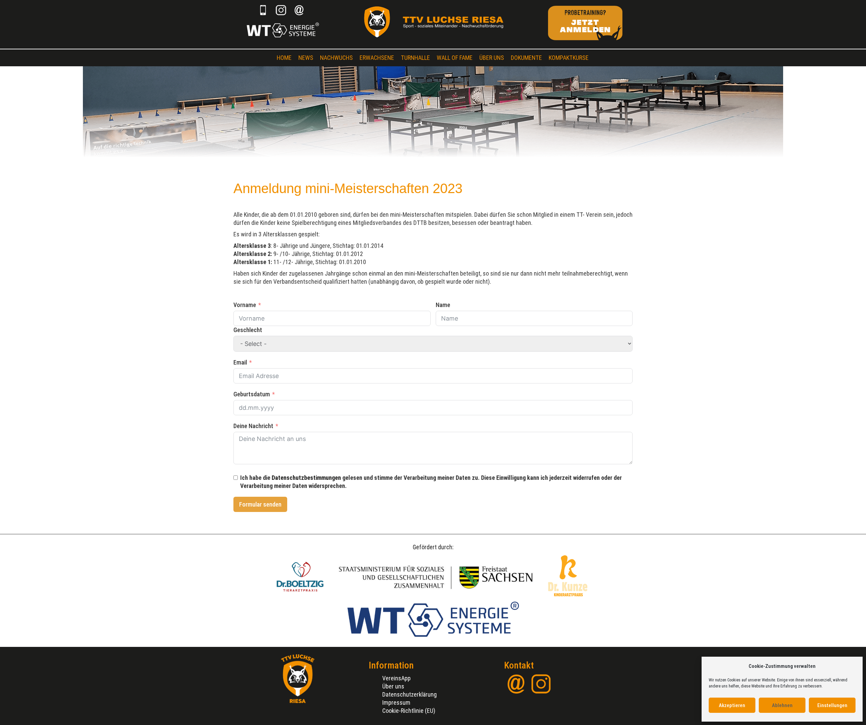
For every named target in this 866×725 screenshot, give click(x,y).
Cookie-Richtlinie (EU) (408, 710)
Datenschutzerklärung (409, 694)
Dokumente (526, 57)
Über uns (491, 57)
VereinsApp (396, 678)
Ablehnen (782, 705)
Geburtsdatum (251, 394)
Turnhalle (415, 57)
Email (240, 362)
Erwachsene (377, 57)
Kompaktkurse (569, 57)
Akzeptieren (732, 705)
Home (284, 57)
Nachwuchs (336, 57)
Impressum (396, 702)
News (305, 57)
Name (443, 304)
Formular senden (260, 504)
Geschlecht (247, 329)
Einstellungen (832, 705)
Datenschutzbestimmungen (306, 477)
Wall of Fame (455, 57)
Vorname (244, 304)
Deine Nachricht (253, 425)
